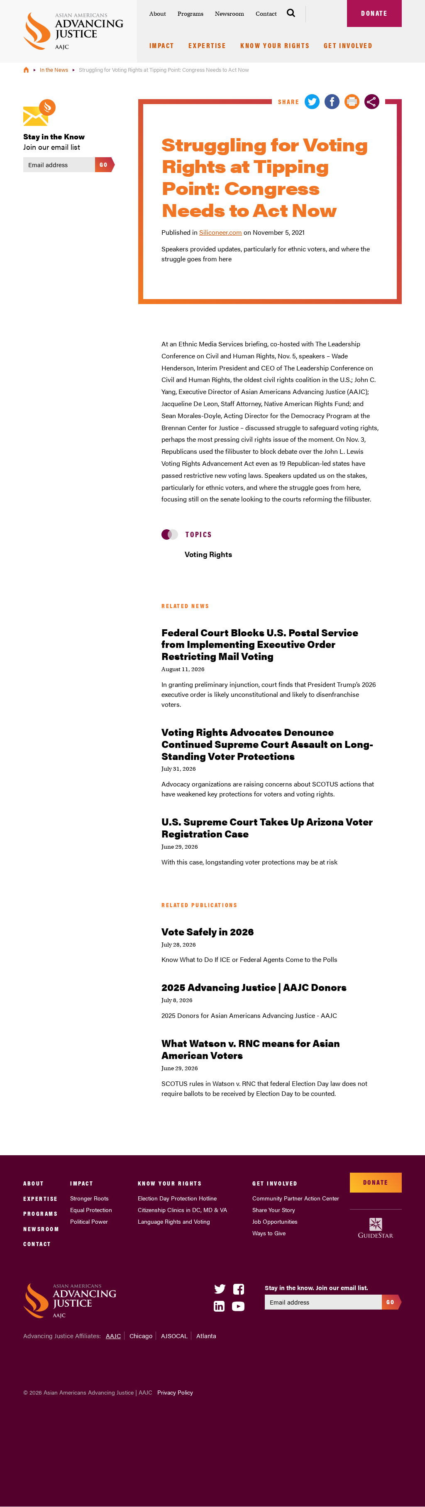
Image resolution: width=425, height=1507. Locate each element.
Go (104, 164)
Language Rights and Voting (174, 1221)
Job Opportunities (275, 1221)
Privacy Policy (175, 1392)
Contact (266, 13)
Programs (190, 13)
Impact (161, 46)
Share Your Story (273, 1209)
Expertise (207, 46)
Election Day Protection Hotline (177, 1198)
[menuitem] (157, 13)
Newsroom (229, 13)
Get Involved (348, 46)
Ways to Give (269, 1233)
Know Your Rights (275, 46)
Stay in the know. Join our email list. (316, 1287)
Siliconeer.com (220, 232)
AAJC (113, 1335)
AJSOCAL (174, 1335)
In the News (54, 69)
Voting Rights (208, 554)
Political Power (89, 1221)
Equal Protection (91, 1209)
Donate (374, 13)
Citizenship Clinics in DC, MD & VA (182, 1209)
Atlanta (206, 1335)
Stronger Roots (89, 1198)
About (157, 13)
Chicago (140, 1335)
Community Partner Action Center (295, 1198)
